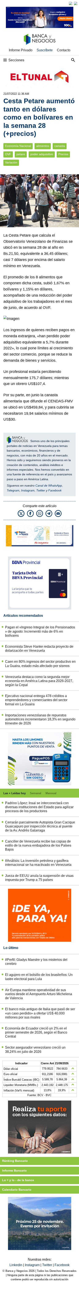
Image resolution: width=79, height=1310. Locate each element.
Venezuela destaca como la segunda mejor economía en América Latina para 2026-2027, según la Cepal (39, 681)
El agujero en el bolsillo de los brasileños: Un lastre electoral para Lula (39, 977)
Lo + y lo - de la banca (18, 1180)
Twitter (40, 490)
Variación (11, 162)
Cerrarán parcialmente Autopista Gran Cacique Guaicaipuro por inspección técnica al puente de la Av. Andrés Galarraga (40, 826)
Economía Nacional (18, 146)
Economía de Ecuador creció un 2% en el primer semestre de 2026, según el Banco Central (36, 1032)
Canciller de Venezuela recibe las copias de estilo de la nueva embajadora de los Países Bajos (38, 845)
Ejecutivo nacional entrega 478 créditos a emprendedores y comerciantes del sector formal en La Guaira (36, 700)
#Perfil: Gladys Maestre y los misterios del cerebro (36, 961)
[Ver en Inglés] (70, 3)
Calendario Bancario (16, 1189)
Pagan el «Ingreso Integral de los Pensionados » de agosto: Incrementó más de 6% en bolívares (40, 631)
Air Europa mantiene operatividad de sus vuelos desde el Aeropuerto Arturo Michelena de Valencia (38, 994)
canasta (59, 146)
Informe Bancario (14, 1170)
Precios (63, 154)
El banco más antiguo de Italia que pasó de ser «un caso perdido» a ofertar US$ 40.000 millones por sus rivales (40, 1013)
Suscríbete (45, 50)
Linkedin (16, 1265)
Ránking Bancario (15, 1160)
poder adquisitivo (41, 154)
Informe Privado (20, 50)
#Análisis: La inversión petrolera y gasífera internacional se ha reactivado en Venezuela (38, 862)
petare (20, 154)
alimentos (42, 146)
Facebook (55, 490)
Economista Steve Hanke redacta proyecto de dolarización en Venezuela (39, 648)
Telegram (13, 490)
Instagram (28, 490)
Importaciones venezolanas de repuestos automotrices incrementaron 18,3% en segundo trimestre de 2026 (40, 719)
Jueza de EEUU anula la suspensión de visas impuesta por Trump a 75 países (39, 878)
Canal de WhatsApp (48, 485)
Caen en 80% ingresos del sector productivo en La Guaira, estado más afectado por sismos (40, 663)
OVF (8, 154)
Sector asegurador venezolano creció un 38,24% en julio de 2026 (35, 1049)
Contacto (63, 50)
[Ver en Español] (75, 3)
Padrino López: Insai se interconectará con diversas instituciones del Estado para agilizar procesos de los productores (39, 807)
